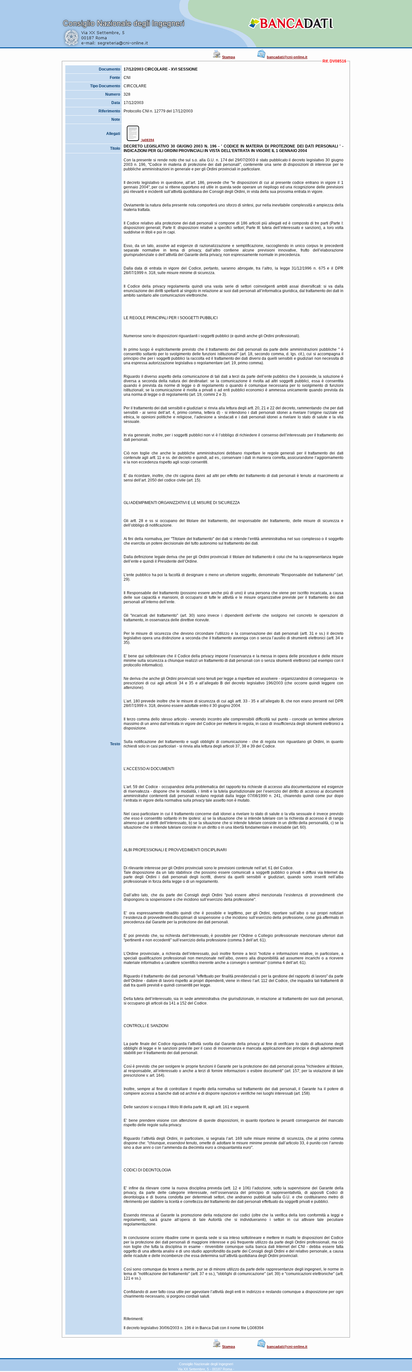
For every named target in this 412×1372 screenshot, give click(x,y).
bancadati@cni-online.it (287, 57)
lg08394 (147, 140)
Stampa (228, 57)
